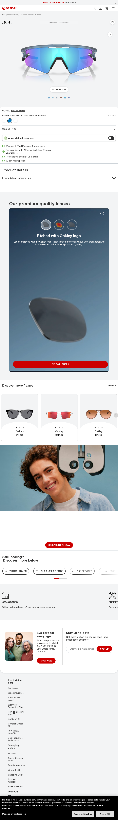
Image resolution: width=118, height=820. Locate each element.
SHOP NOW (46, 660)
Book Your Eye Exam (59, 545)
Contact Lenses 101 (15, 724)
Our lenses (13, 688)
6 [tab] (67, 580)
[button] (106, 8)
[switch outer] (111, 138)
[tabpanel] (19, 417)
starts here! (59, 2)
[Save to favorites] (112, 22)
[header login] (100, 8)
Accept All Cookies (83, 814)
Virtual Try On (14, 770)
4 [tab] (64, 580)
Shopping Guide (15, 774)
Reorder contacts (16, 765)
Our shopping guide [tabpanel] (51, 571)
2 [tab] (19, 427)
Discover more (59, 535)
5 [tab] (66, 580)
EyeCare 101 (14, 719)
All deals (12, 753)
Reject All (105, 814)
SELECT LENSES (60, 364)
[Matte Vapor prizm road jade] (15, 120)
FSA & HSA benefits (13, 732)
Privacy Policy (33, 805)
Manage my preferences (14, 814)
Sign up (104, 649)
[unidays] (13, 791)
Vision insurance (16, 693)
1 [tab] (16, 427)
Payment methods (12, 780)
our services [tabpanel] (84, 571)
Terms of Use (51, 805)
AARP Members (15, 786)
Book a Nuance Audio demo (15, 739)
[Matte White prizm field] (4, 120)
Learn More (12, 153)
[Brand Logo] (7, 23)
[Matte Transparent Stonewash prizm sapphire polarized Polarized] (10, 120)
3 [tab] (23, 427)
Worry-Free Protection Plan (15, 706)
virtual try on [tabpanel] (18, 571)
